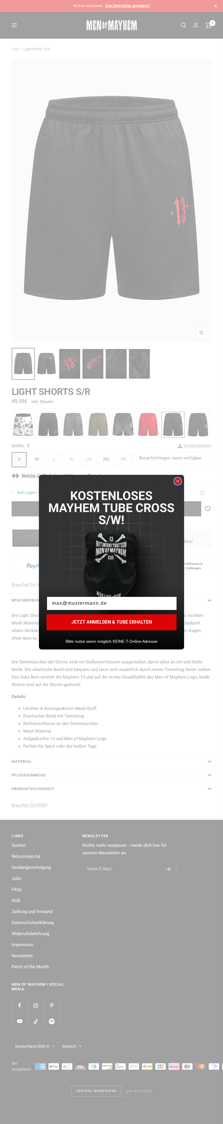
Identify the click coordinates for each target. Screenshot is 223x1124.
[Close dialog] (177, 481)
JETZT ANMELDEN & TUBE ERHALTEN (111, 622)
